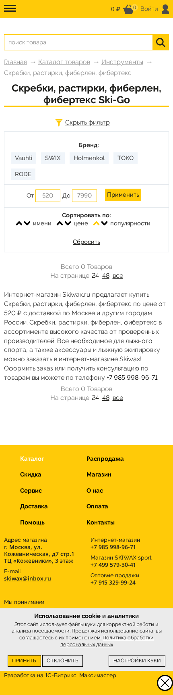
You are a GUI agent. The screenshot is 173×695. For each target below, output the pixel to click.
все (118, 275)
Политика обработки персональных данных (107, 641)
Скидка (30, 474)
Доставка (34, 506)
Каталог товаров (64, 62)
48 (105, 275)
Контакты (100, 522)
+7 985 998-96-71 (132, 377)
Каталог (32, 458)
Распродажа (105, 458)
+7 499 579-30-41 (113, 564)
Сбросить (86, 242)
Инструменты (122, 62)
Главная (15, 62)
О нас (94, 490)
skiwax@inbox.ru (27, 578)
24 (95, 275)
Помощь (32, 522)
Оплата (97, 506)
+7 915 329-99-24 (113, 582)
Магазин (98, 474)
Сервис (31, 490)
